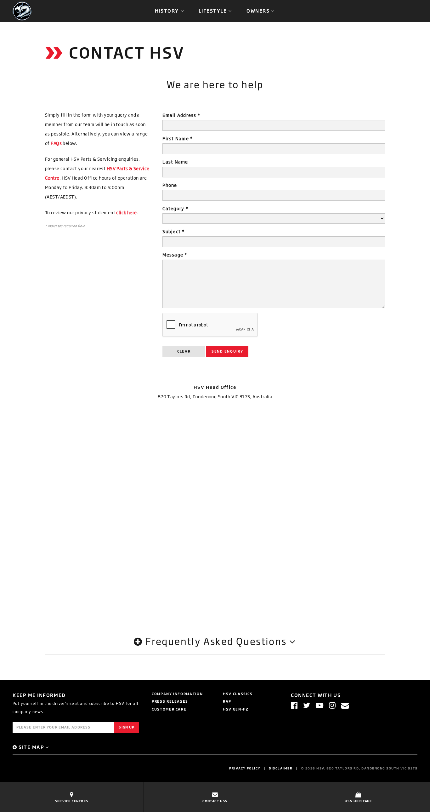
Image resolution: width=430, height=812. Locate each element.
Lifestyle (213, 11)
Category (175, 208)
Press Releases (170, 701)
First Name (177, 138)
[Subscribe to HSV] (345, 705)
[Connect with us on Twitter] (306, 705)
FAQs (56, 143)
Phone (169, 185)
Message (174, 254)
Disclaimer (280, 768)
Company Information (177, 694)
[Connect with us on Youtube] (319, 705)
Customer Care (169, 709)
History (167, 11)
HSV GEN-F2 (236, 709)
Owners (257, 11)
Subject (173, 231)
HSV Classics (238, 694)
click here (126, 212)
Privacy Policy (245, 768)
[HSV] (22, 10)
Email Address (181, 115)
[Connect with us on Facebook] (294, 705)
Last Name (175, 161)
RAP (227, 701)
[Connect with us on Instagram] (332, 705)
